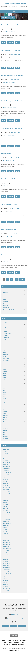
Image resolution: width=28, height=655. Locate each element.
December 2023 (6, 517)
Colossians (5, 354)
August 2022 (6, 550)
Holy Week (5, 301)
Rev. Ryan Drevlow (15, 79)
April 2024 (5, 508)
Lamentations (6, 400)
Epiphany (5, 299)
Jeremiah (5, 107)
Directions (13, 626)
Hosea (4, 135)
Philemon (5, 419)
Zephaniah (5, 438)
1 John (4, 325)
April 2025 (5, 483)
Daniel (4, 356)
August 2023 (6, 525)
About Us (9, 640)
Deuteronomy (6, 57)
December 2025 (6, 466)
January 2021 (6, 590)
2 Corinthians (6, 337)
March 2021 (5, 586)
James (4, 381)
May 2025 (5, 481)
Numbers (5, 417)
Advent (4, 290)
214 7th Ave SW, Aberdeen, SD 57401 (14, 605)
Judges (4, 398)
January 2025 (6, 489)
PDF (18, 42)
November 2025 (6, 468)
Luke (11, 236)
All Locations (22, 626)
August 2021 (6, 576)
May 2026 (5, 456)
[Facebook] (12, 621)
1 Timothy (5, 335)
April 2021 (5, 584)
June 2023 (5, 529)
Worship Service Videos (8, 17)
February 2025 (6, 487)
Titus (4, 434)
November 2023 (6, 519)
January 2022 (6, 565)
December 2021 (6, 567)
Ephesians (5, 362)
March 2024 (5, 510)
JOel (4, 388)
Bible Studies (23, 640)
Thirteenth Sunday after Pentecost (12, 25)
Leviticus (5, 402)
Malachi (4, 407)
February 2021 (6, 588)
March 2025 (5, 485)
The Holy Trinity (6, 153)
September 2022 (7, 548)
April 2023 (5, 533)
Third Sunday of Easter (8, 229)
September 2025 (7, 472)
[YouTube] (15, 621)
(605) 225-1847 (15, 614)
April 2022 (5, 559)
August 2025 (6, 475)
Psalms (4, 426)
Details (3, 42)
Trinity (4, 311)
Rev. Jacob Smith (17, 29)
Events (5, 642)
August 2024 (6, 500)
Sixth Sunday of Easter (8, 179)
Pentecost (5, 305)
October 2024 (6, 496)
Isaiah (4, 31)
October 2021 (6, 571)
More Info (5, 626)
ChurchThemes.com (14, 650)
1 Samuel (5, 331)
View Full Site (14, 635)
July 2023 (5, 527)
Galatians (5, 369)
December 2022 (6, 542)
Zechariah (5, 436)
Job (4, 386)
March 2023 (5, 536)
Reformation (6, 307)
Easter (4, 297)
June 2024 (5, 504)
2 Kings (4, 339)
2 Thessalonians (7, 346)
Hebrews (5, 375)
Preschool (16, 642)
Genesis (8, 160)
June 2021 (5, 580)
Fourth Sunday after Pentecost (11, 101)
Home (3, 640)
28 (16, 279)
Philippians (5, 421)
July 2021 (5, 578)
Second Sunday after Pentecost (11, 128)
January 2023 (6, 540)
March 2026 (5, 460)
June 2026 (5, 453)
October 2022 (6, 546)
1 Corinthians (6, 322)
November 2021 (6, 569)
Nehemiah (5, 415)
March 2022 (5, 561)
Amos (4, 352)
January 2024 (6, 515)
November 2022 (6, 544)
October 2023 (6, 521)
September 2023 (7, 523)
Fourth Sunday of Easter (9, 204)
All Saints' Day (6, 292)
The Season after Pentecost (10, 309)
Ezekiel (4, 367)
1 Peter (4, 185)
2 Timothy (5, 348)
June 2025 (5, 479)
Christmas (5, 295)
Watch (11, 42)
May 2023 (5, 531)
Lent (4, 303)
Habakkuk (5, 373)
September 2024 (7, 498)
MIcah (4, 413)
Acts (4, 160)
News (10, 642)
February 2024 (6, 512)
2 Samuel (5, 343)
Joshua (4, 394)
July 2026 (5, 451)
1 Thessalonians (7, 333)
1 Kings (4, 327)
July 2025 (5, 477)
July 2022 (5, 553)
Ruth (4, 432)
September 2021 (7, 574)
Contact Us (7, 644)
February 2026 (6, 462)
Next (21, 279)
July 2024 (5, 502)
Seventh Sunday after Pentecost (12, 75)
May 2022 (5, 557)
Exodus (4, 365)
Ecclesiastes (6, 360)
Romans (13, 31)
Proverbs (5, 424)
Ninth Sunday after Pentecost (11, 50)
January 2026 (6, 464)
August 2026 (6, 449)
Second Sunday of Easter (9, 255)
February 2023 (6, 538)
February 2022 (6, 563)
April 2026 (5, 458)
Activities (15, 640)
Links (22, 642)
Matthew (8, 31)
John (11, 185)
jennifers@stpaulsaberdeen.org (15, 618)
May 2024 (5, 506)
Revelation (5, 428)
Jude (4, 396)
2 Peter (4, 341)
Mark (4, 409)
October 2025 (6, 470)
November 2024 (6, 493)
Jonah (4, 392)
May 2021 (5, 582)
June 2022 (5, 555)
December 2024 (6, 491)
